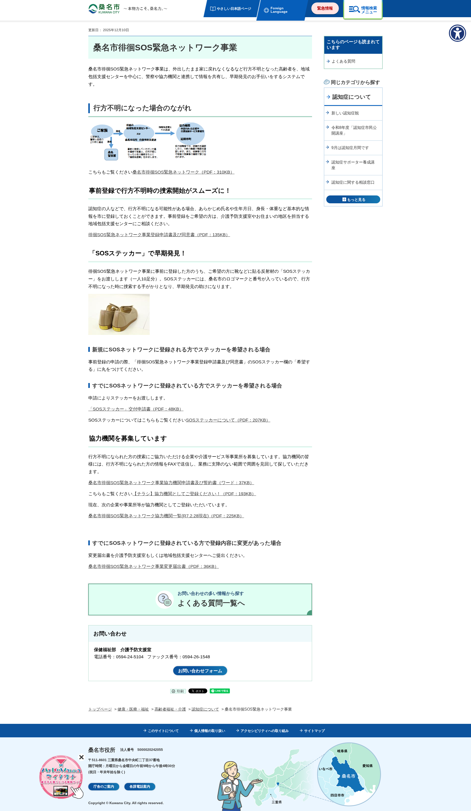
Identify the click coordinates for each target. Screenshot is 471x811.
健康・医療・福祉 (133, 709)
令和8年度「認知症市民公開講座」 (354, 130)
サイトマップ (314, 731)
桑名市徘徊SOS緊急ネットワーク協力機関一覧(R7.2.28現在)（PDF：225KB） (166, 515)
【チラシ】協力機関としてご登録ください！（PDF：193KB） (194, 493)
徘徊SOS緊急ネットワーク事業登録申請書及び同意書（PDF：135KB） (159, 234)
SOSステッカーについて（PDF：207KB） (228, 420)
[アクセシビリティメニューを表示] (457, 33)
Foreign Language (279, 10)
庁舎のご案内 (103, 786)
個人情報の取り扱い (209, 731)
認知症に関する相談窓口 (353, 182)
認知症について (351, 97)
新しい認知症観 (345, 113)
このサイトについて (163, 731)
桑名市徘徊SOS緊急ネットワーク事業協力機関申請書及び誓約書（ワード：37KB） (171, 482)
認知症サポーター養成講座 (353, 165)
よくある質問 (343, 61)
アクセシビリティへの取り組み (265, 731)
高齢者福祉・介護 (170, 709)
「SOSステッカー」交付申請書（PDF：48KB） (135, 409)
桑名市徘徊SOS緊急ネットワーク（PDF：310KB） (183, 172)
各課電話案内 (140, 786)
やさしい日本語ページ (234, 9)
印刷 (180, 691)
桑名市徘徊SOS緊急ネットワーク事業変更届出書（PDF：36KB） (153, 566)
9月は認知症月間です (350, 148)
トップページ (100, 709)
